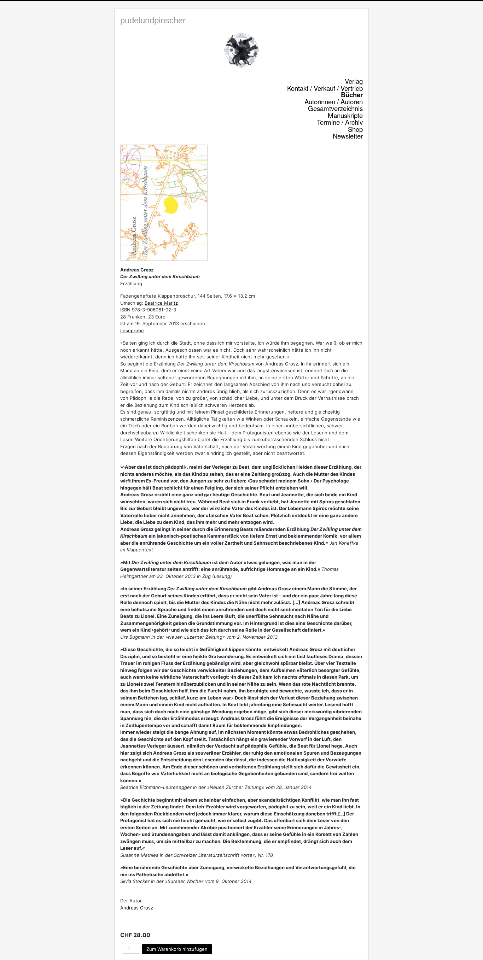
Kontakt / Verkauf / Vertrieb (325, 88)
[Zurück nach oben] (470, 946)
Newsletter (348, 135)
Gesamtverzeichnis (335, 108)
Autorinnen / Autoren (333, 101)
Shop (355, 129)
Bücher (352, 94)
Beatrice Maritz (161, 303)
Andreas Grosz (136, 908)
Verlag (354, 81)
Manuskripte (345, 115)
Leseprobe (132, 330)
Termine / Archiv (340, 122)
